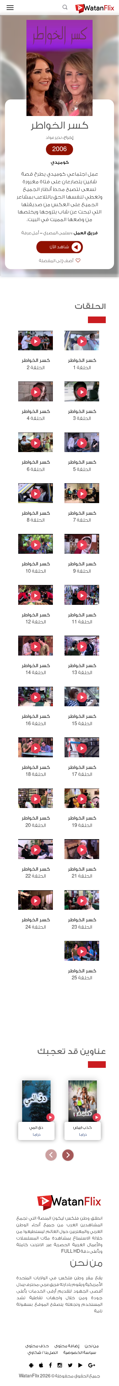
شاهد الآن (59, 247)
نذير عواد (54, 137)
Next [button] (51, 1155)
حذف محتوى (37, 1346)
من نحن (92, 1346)
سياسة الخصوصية (79, 1353)
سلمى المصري (57, 233)
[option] (82, 1108)
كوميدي (60, 162)
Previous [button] (67, 1155)
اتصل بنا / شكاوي (43, 1353)
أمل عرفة (30, 233)
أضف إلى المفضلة (56, 261)
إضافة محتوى (67, 1346)
